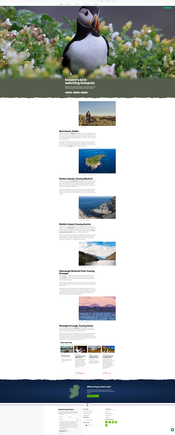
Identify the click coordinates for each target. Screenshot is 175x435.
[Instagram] (109, 422)
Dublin (70, 146)
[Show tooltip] (77, 419)
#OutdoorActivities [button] (76, 92)
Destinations (69, 4)
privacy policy (64, 428)
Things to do (77, 4)
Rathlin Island (71, 227)
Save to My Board (167, 7)
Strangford (76, 328)
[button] (72, 347)
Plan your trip (87, 4)
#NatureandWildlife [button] (69, 92)
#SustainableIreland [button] (84, 92)
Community (101, 1)
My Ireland (108, 1)
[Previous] (60, 361)
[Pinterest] (113, 422)
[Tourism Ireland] (62, 4)
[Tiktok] (106, 425)
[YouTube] (116, 422)
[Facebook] (106, 422)
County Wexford (74, 180)
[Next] (114, 361)
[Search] (115, 4)
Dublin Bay (73, 133)
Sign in (115, 1)
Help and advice (96, 4)
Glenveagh (64, 277)
